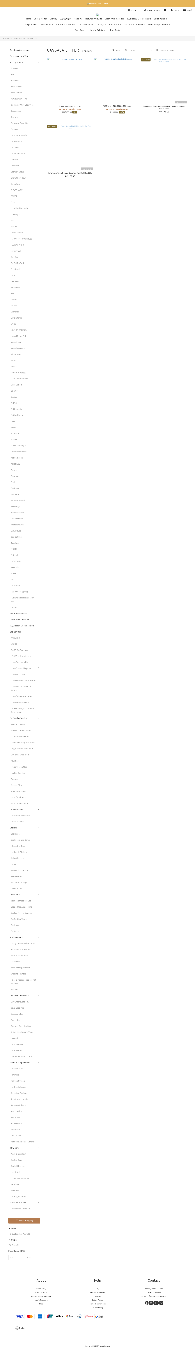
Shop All (78, 18)
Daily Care (79, 30)
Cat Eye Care (16, 1159)
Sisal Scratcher (17, 821)
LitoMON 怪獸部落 (19, 329)
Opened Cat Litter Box (21, 1026)
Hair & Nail (15, 1172)
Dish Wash (15, 961)
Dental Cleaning (18, 1165)
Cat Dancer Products (20, 135)
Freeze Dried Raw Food (21, 730)
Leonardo (15, 311)
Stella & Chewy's (18, 445)
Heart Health (16, 1123)
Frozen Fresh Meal (19, 766)
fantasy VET (16, 250)
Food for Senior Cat (19, 803)
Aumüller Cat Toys (19, 98)
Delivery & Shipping (97, 1292)
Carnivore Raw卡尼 (19, 123)
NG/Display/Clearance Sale (139, 18)
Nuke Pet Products (19, 378)
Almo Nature (16, 92)
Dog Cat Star (31, 24)
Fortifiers (15, 1074)
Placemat (15, 989)
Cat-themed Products (20, 1208)
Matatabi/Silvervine (19, 870)
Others (14, 607)
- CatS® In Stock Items (21, 656)
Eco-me (14, 226)
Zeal (13, 482)
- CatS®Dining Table (19, 662)
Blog (41, 1303)
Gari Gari (14, 256)
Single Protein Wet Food (22, 748)
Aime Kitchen (17, 86)
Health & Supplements (158, 24)
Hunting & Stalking (19, 852)
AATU (13, 74)
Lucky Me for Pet (18, 336)
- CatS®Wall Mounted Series (23, 680)
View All (6, 38)
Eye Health (15, 1129)
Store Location (41, 1292)
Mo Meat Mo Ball (18, 500)
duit (12, 220)
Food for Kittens (18, 797)
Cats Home (114, 24)
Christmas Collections (19, 50)
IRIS (12, 293)
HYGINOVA (15, 287)
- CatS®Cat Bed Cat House (55, 669)
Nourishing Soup (18, 791)
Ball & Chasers (17, 858)
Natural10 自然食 (18, 372)
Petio (13, 421)
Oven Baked (16, 384)
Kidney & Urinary (18, 1105)
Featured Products (93, 18)
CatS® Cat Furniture (19, 649)
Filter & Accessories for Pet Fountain (23, 981)
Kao (12, 579)
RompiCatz (16, 433)
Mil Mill (13, 360)
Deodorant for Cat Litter (22, 1056)
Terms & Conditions (97, 1303)
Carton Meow (17, 518)
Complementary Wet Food (23, 742)
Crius (13, 202)
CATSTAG (15, 159)
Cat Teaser (15, 833)
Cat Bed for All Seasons (21, 906)
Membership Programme (41, 1296)
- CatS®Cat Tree (18, 674)
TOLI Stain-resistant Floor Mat (22, 599)
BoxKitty (14, 116)
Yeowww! (15, 475)
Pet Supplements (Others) (23, 1141)
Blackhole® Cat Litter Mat (22, 104)
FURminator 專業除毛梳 (21, 238)
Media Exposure (41, 1300)
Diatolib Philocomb (19, 208)
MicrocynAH (16, 354)
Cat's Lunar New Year (19, 56)
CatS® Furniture (18, 153)
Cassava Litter (32, 38)
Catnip (13, 864)
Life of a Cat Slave (97, 30)
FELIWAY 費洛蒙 (18, 244)
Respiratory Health (19, 1099)
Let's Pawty (16, 561)
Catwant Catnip (17, 171)
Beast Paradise (17, 512)
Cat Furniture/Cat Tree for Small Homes (22, 710)
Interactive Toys (18, 845)
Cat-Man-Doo (16, 141)
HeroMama (16, 281)
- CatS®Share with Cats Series (21, 688)
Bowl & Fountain (17, 937)
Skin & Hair (15, 1117)
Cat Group (15, 585)
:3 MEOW (14, 68)
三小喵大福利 (65, 18)
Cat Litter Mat (17, 1044)
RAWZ (13, 427)
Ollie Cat (14, 390)
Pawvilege (15, 506)
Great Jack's (16, 269)
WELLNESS (15, 463)
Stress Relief (17, 1068)
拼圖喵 (14, 548)
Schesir (14, 439)
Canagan (14, 129)
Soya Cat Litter (17, 1007)
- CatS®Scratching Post (21, 668)
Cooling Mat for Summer (22, 912)
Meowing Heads (18, 348)
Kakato (14, 299)
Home (28, 18)
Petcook (14, 555)
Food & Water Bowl (19, 955)
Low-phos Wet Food (20, 754)
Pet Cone (15, 1190)
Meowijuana (16, 342)
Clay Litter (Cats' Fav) (20, 1001)
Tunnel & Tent (17, 888)
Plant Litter (16, 1019)
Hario (13, 275)
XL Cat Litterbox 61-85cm (22, 1032)
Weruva (14, 469)
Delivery (53, 18)
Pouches (15, 760)
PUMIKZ (14, 573)
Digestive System (19, 1092)
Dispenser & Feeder (20, 1178)
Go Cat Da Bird (17, 262)
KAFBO (14, 305)
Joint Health (16, 1111)
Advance (15, 80)
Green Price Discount (114, 18)
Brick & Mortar (40, 18)
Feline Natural (17, 232)
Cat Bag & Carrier (18, 1196)
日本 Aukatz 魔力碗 (19, 591)
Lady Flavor (16, 530)
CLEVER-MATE (17, 189)
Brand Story (41, 1288)
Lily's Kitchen (16, 317)
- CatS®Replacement (20, 702)
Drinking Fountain (18, 973)
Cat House (15, 925)
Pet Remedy (16, 409)
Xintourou (15, 494)
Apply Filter (25, 1220)
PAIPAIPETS (16, 637)
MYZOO (14, 643)
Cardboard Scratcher (20, 815)
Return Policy (97, 1300)
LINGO (13, 323)
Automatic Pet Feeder (21, 949)
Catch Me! (15, 147)
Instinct (14, 366)
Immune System (18, 1080)
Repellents (16, 1184)
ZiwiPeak (15, 488)
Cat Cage (15, 931)
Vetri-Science (17, 457)
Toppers (14, 778)
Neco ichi (15, 567)
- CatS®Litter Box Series (21, 696)
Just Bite (15, 542)
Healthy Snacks (18, 772)
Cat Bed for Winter (19, 918)
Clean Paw (15, 183)
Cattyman (15, 165)
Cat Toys (100, 24)
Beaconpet (16, 110)
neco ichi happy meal (20, 967)
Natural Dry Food (18, 724)
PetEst (14, 402)
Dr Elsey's (15, 214)
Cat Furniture (45, 24)
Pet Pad (14, 1038)
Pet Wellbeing (17, 415)
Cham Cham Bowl (18, 177)
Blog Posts (115, 30)
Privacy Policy (97, 1307)
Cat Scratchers (85, 24)
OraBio (14, 396)
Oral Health (16, 1135)
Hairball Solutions (19, 1086)
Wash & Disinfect (18, 1153)
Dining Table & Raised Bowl (23, 943)
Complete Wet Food (20, 736)
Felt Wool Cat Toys (19, 882)
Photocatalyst (17, 524)
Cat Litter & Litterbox (133, 24)
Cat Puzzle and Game (20, 839)
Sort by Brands (161, 18)
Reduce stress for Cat (21, 900)
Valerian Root (17, 876)
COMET (14, 196)
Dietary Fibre (17, 785)
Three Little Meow (19, 451)
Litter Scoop (16, 1050)
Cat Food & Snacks (65, 24)
